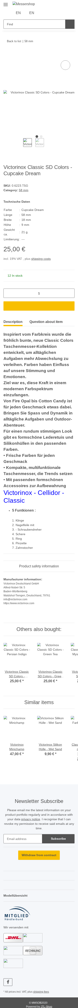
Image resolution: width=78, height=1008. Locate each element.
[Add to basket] (6, 54)
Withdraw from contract (39, 855)
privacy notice (30, 819)
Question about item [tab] (46, 322)
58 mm (23, 190)
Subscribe (58, 838)
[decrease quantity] (8, 293)
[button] (44, 13)
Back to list (14, 41)
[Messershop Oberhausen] (24, 4)
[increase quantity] (69, 293)
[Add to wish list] (65, 65)
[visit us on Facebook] (7, 982)
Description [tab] (13, 322)
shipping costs (41, 258)
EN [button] (18, 13)
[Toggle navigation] (5, 2)
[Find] (70, 24)
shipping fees (41, 991)
